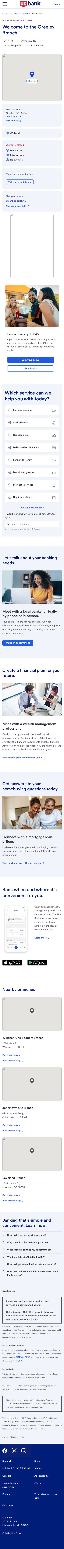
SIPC (27, 1357)
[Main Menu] (4, 4)
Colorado (17, 14)
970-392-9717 (13, 121)
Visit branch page (11, 1060)
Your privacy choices (45, 1494)
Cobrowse (8, 1505)
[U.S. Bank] (30, 4)
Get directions (13, 116)
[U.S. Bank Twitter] (14, 1450)
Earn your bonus (30, 359)
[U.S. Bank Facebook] (4, 1450)
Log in (57, 4)
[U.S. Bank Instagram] (23, 1450)
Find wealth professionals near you (21, 757)
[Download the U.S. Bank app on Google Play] (37, 963)
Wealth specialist (15, 200)
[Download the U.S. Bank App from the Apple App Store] (12, 963)
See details (31, 368)
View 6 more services (32, 507)
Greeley (26, 14)
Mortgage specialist (16, 206)
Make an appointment (20, 182)
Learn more (40, 937)
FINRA (19, 1357)
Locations (6, 14)
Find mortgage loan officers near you (22, 863)
